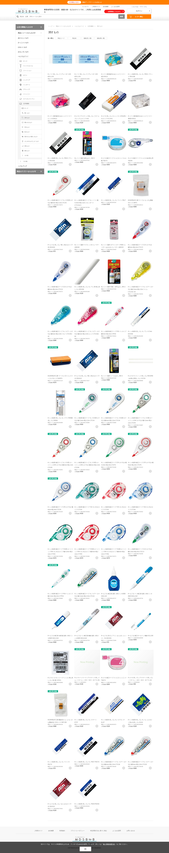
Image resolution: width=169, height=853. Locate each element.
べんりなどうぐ (79, 26)
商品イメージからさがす (63, 26)
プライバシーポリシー (77, 831)
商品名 (74, 38)
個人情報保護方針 (109, 844)
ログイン (139, 11)
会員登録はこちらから (114, 11)
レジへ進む (139, 16)
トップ (50, 26)
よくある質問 (115, 6)
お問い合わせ (131, 831)
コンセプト (85, 6)
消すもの (99, 26)
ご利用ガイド (96, 6)
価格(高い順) (101, 38)
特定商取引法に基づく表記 (98, 831)
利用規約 (62, 831)
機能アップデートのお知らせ (92, 2)
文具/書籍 (90, 26)
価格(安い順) (88, 38)
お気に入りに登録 (70, 80)
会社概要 (105, 6)
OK (85, 849)
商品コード (61, 38)
